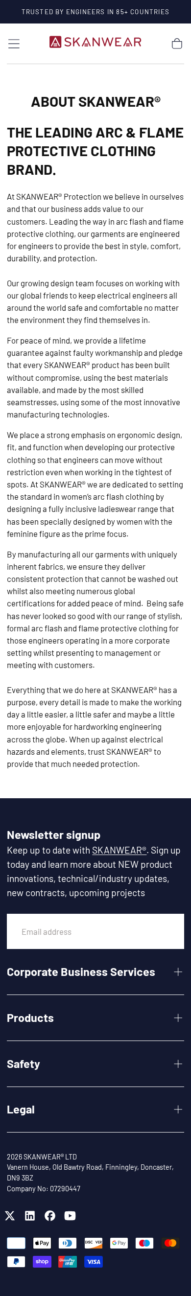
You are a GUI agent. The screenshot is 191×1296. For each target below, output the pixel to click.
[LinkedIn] (30, 1216)
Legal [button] (21, 1109)
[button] (14, 44)
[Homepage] (95, 43)
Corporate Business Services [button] (81, 971)
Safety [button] (23, 1063)
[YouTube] (70, 1216)
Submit (154, 931)
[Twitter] (10, 1216)
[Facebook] (50, 1216)
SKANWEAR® (119, 850)
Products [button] (30, 1017)
